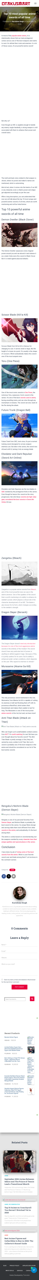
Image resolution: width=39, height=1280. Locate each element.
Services (20, 1270)
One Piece (28, 392)
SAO (3, 492)
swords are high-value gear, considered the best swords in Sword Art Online (19, 499)
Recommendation (14, 1204)
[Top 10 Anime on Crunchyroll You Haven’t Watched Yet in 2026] (14, 1200)
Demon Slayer (6, 822)
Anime (12, 869)
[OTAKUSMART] (17, 3)
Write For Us (10, 1270)
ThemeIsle (26, 1275)
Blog (4, 1265)
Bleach (33, 589)
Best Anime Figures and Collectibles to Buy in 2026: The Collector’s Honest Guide (18, 1241)
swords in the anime (9, 830)
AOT (6, 734)
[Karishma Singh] (19, 893)
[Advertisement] (19, 98)
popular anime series (19, 36)
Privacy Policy (14, 1265)
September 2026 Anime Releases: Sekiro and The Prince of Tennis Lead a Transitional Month (19, 1181)
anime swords (6, 713)
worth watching (17, 734)
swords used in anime (28, 398)
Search (32, 998)
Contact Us (29, 1270)
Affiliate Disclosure (29, 1265)
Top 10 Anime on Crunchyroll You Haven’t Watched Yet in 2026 (17, 1210)
